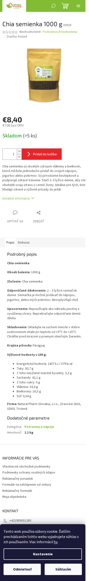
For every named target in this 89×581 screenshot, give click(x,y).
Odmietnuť (22, 569)
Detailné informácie (16, 198)
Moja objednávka (14, 496)
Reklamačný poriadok (17, 478)
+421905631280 (20, 520)
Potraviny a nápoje (39, 427)
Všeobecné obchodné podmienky (26, 466)
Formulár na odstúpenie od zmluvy (26, 484)
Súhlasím (63, 569)
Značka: (16, 36)
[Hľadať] (53, 6)
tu (55, 542)
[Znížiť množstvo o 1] (19, 157)
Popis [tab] (10, 242)
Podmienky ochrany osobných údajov (28, 472)
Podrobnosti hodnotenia (60, 32)
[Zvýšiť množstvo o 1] (19, 151)
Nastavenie (43, 554)
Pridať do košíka (45, 154)
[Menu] (78, 6)
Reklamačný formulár (17, 490)
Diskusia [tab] (23, 242)
